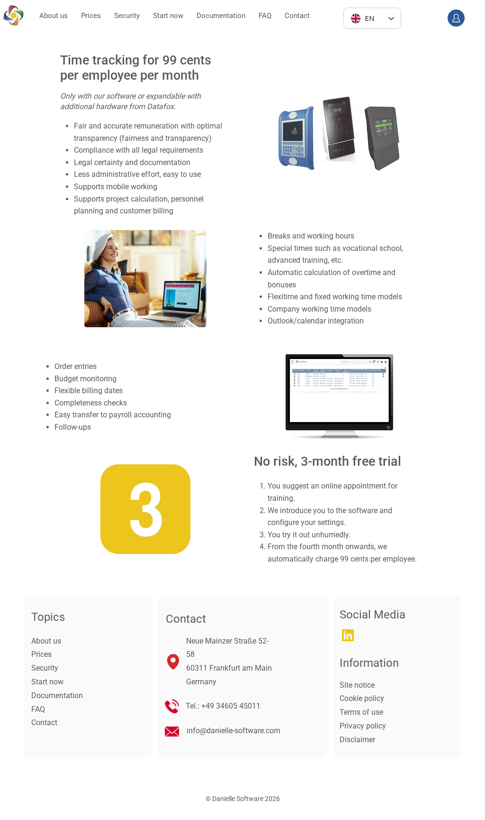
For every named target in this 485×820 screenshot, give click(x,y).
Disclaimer (357, 739)
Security (44, 668)
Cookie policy (362, 698)
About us (46, 640)
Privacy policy (363, 725)
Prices (41, 654)
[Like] (456, 18)
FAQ (38, 709)
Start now (47, 681)
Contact (44, 722)
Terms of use (361, 712)
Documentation (57, 695)
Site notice (357, 685)
